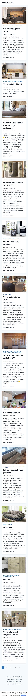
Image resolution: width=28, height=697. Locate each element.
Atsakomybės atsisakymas (14, 681)
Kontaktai (20, 684)
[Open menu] (25, 3)
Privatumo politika (17, 676)
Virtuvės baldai (7, 81)
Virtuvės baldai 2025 (12, 84)
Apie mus (8, 676)
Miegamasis (16, 575)
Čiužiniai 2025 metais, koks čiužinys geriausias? (13, 125)
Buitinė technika (7, 238)
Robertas (6, 34)
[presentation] (14, 15)
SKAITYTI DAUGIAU (8, 57)
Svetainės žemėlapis (11, 684)
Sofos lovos (8, 527)
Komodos (11, 575)
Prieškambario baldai (8, 179)
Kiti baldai (5, 524)
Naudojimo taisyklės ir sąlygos (14, 679)
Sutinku (23, 695)
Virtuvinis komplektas (17, 81)
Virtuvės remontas (11, 412)
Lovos (10, 524)
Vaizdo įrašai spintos (8, 351)
